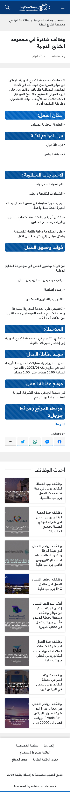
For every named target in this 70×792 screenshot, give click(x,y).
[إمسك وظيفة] (35, 7)
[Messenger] (47, 441)
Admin (55, 56)
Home (61, 20)
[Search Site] (7, 7)
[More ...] (10, 441)
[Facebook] (59, 441)
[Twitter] (22, 441)
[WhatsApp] (35, 441)
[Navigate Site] (62, 7)
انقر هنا (60, 424)
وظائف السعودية (43, 20)
